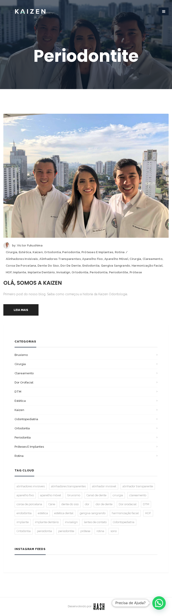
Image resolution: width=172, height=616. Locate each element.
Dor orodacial (128, 504)
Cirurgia (11, 252)
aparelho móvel (116, 259)
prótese (136, 272)
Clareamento (24, 373)
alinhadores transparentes (60, 259)
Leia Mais (21, 310)
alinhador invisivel (104, 486)
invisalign (63, 272)
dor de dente (70, 265)
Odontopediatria (26, 419)
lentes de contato (95, 522)
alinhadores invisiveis (22, 259)
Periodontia (71, 252)
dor (87, 504)
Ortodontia (52, 252)
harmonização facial (147, 265)
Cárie (51, 504)
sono (113, 531)
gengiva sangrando (115, 265)
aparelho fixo (92, 259)
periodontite (118, 272)
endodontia (91, 265)
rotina (100, 531)
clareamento (153, 259)
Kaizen (38, 252)
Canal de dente (96, 495)
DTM (18, 391)
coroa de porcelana (21, 265)
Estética (25, 252)
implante (19, 272)
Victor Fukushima (30, 245)
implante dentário (41, 272)
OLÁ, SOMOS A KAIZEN (32, 283)
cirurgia (135, 259)
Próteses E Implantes (97, 252)
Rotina (120, 252)
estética (43, 513)
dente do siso (48, 265)
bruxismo (21, 355)
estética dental (63, 513)
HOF (9, 272)
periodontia (99, 272)
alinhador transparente (138, 486)
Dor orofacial (24, 382)
